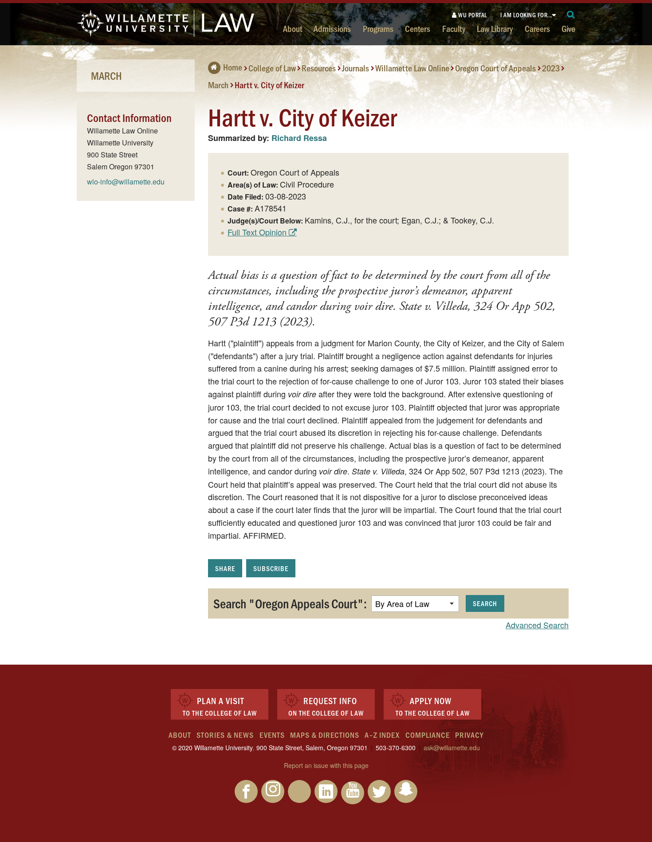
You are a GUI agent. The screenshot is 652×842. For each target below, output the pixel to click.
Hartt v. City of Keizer (269, 84)
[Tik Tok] (299, 791)
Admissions (332, 28)
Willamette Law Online (412, 68)
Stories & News (225, 734)
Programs (378, 28)
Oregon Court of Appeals (495, 68)
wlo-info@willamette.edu (126, 181)
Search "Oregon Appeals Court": (290, 603)
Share (225, 568)
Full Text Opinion (257, 232)
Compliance (427, 734)
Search (485, 603)
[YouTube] (352, 792)
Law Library (495, 28)
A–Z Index (382, 734)
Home (232, 67)
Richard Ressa (299, 138)
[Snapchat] (405, 791)
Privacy (469, 734)
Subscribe (270, 568)
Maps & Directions (324, 734)
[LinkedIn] (326, 791)
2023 (551, 68)
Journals (355, 68)
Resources (319, 68)
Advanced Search (537, 625)
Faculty (453, 28)
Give (568, 28)
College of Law (272, 68)
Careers (537, 28)
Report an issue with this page (326, 765)
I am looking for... (526, 15)
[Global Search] (571, 15)
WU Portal (472, 15)
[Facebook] (246, 791)
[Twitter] (379, 791)
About (292, 28)
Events (272, 734)
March (218, 84)
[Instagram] (272, 791)
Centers (417, 28)
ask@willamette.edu (452, 747)
